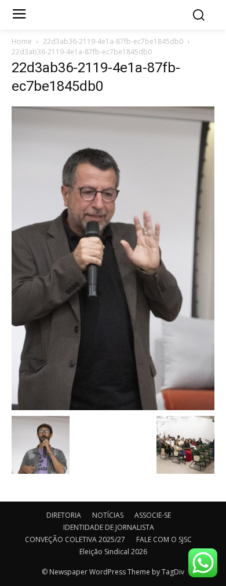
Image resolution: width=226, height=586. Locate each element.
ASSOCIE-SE (152, 515)
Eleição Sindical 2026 (113, 551)
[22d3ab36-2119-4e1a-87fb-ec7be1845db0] (113, 257)
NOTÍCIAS (107, 515)
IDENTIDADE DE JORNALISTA (108, 527)
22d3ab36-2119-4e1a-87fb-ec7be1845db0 (113, 41)
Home (22, 41)
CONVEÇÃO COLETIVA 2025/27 (75, 539)
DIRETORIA (63, 515)
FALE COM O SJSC (164, 539)
